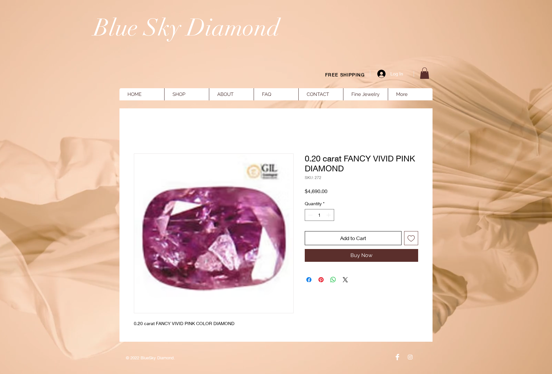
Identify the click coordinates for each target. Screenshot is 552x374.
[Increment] (329, 215)
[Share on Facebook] (309, 280)
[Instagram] (410, 357)
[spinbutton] (319, 215)
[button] (424, 73)
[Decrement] (310, 215)
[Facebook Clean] (397, 357)
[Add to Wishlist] (411, 238)
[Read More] (450, 60)
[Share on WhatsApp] (333, 280)
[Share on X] (345, 280)
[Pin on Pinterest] (321, 280)
